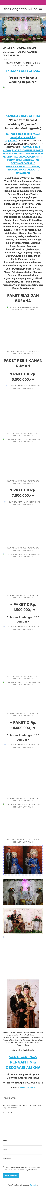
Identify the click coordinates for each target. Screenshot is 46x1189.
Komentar (7, 1113)
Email (5, 1149)
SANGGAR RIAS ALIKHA (23, 71)
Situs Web (7, 1158)
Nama (6, 1140)
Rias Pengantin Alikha (20, 9)
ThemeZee (33, 1185)
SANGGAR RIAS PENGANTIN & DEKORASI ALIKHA (23, 1062)
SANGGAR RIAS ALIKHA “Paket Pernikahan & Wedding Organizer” (22, 137)
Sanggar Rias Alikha (27, 1087)
